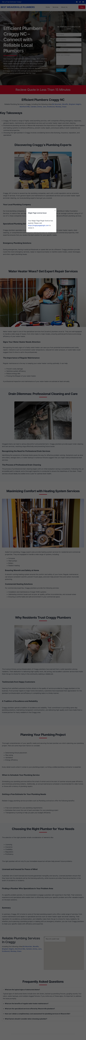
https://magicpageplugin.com (38, 225)
